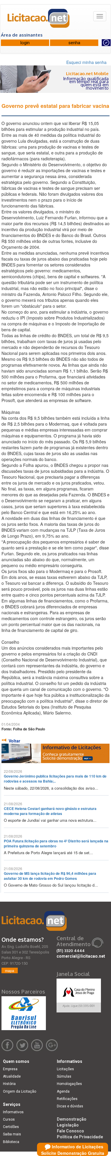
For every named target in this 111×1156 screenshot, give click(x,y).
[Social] (79, 994)
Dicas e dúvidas (70, 1106)
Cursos (9, 1119)
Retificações (67, 1099)
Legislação (68, 1125)
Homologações (69, 1084)
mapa (9, 970)
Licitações (65, 1069)
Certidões (11, 1127)
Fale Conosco (70, 1131)
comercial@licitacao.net (81, 956)
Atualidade (12, 1076)
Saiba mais (12, 1134)
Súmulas (64, 1076)
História (9, 1084)
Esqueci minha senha (86, 62)
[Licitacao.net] (38, 20)
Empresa (10, 1069)
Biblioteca (11, 1142)
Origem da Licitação (19, 1091)
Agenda (63, 1091)
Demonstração (71, 1119)
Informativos (13, 1112)
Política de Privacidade (80, 1136)
